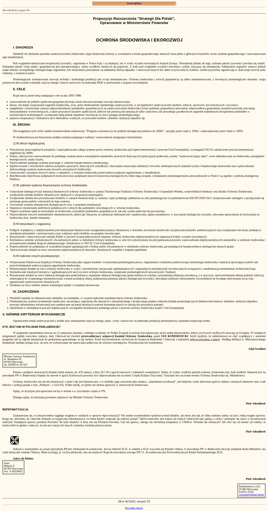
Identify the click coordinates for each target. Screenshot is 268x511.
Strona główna (134, 3)
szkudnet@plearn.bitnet (251, 494)
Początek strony (134, 508)
